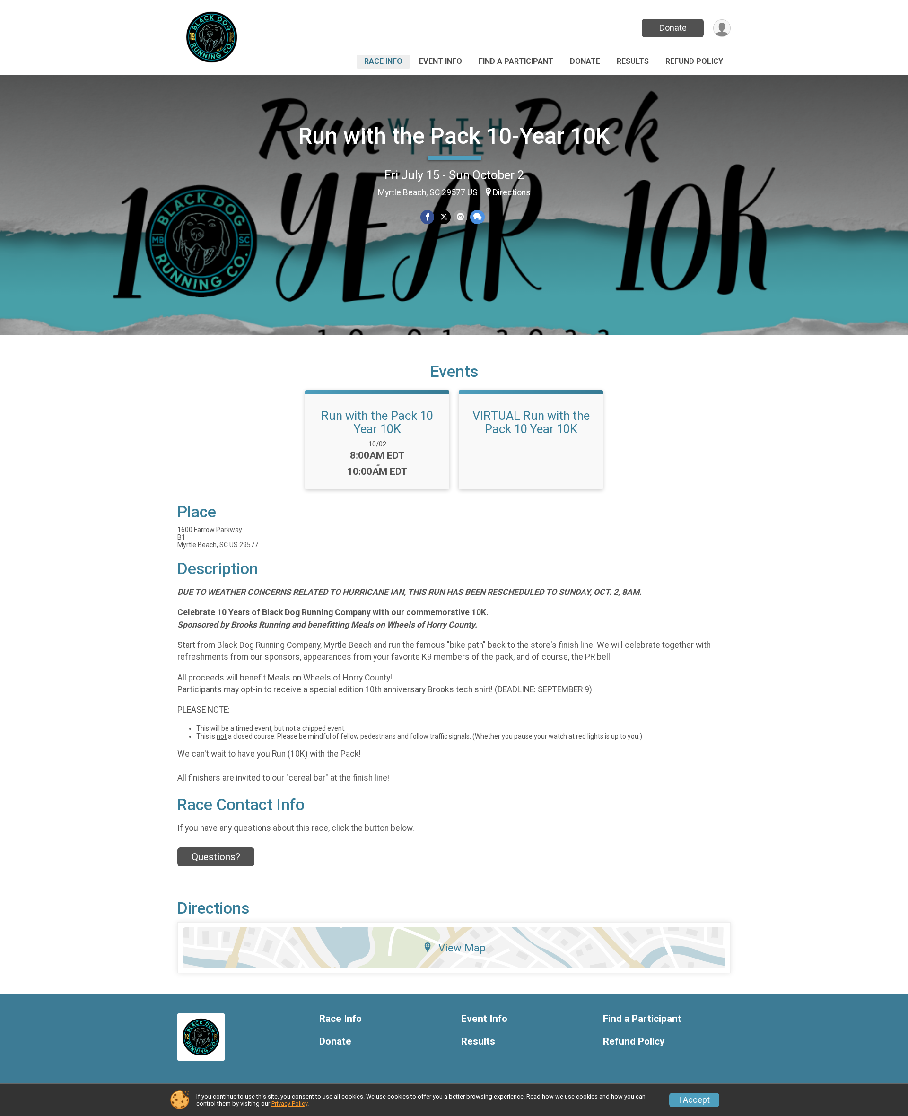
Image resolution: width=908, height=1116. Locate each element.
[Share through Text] (477, 217)
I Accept (694, 1100)
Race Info (383, 61)
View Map (462, 948)
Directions (512, 192)
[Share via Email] (460, 217)
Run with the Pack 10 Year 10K (377, 422)
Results (633, 61)
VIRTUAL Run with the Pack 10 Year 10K (531, 422)
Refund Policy (694, 61)
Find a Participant (516, 61)
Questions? (216, 857)
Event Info (440, 61)
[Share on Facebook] (427, 217)
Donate (673, 28)
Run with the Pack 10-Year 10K (454, 135)
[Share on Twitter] (444, 217)
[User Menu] (722, 28)
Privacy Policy (289, 1103)
